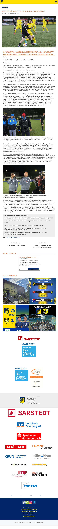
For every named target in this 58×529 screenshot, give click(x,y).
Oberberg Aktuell (8, 13)
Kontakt (30, 507)
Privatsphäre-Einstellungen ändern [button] (29, 511)
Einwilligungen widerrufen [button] (29, 516)
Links (34, 507)
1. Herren (5, 7)
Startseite (25, 507)
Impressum (34, 509)
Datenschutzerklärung (26, 509)
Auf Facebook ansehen (33, 269)
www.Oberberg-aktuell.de (13, 237)
